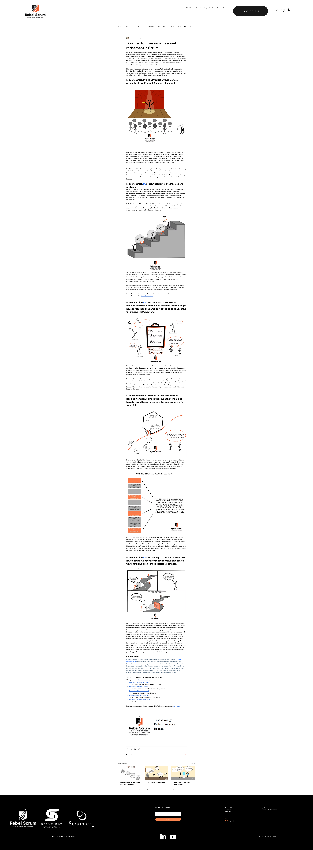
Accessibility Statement (70, 836)
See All (193, 763)
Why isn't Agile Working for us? (270, 809)
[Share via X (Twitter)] (131, 749)
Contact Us (228, 809)
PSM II (179, 27)
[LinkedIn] (163, 837)
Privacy (54, 836)
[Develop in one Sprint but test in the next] (130, 773)
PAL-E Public (141, 27)
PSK (158, 27)
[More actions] (186, 38)
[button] (181, 7)
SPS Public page (130, 27)
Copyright (60, 836)
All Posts (120, 27)
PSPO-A (165, 27)
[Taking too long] (156, 773)
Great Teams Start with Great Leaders (181, 783)
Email (157, 810)
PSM (185, 27)
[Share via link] (139, 749)
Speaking (264, 808)
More (191, 27)
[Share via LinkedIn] (135, 749)
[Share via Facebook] (127, 749)
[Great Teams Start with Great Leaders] (183, 773)
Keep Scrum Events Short (156, 783)
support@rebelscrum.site (235, 821)
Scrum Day (228, 811)
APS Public (151, 27)
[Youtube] (173, 837)
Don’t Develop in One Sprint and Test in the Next (130, 783)
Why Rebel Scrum (229, 808)
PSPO (172, 27)
